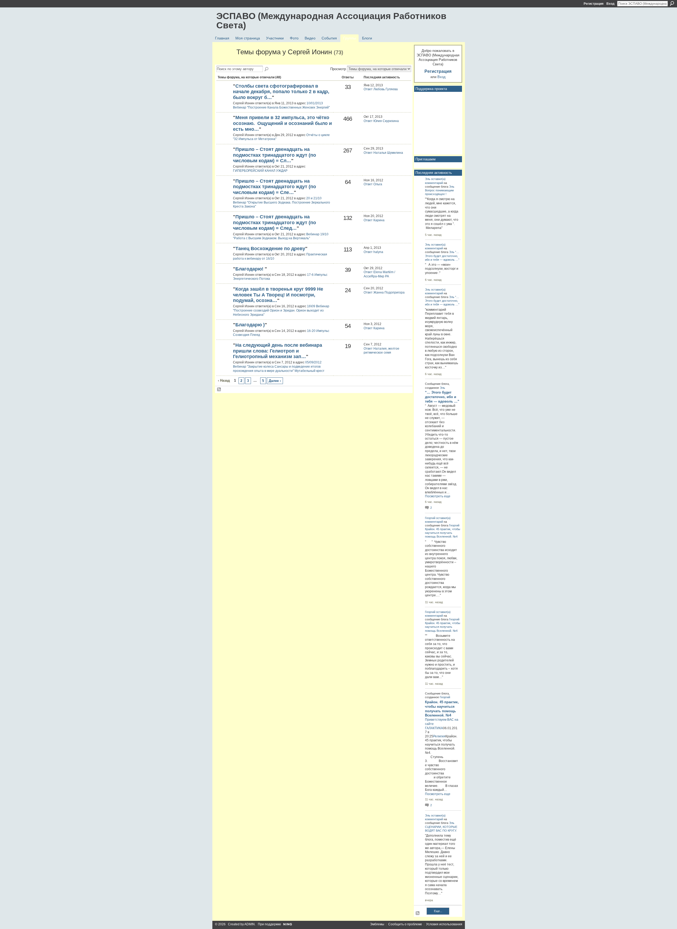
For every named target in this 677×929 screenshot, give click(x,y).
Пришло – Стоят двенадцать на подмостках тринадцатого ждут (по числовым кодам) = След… (274, 222)
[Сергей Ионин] (224, 61)
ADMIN (249, 924)
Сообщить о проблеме (405, 924)
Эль (427, 179)
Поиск (672, 3)
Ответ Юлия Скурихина (381, 121)
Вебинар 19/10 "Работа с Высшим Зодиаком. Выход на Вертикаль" (280, 236)
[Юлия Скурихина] (224, 95)
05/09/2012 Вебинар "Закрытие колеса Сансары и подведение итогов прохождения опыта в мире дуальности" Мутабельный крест (278, 366)
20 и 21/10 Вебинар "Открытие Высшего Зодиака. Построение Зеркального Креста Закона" (281, 202)
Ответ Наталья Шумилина (383, 153)
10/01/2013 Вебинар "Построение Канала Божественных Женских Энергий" (281, 105)
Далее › (275, 381)
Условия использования (444, 924)
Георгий (430, 518)
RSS (219, 389)
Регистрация (593, 4)
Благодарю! (250, 269)
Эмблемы (377, 924)
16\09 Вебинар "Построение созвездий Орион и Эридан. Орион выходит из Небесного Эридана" (281, 310)
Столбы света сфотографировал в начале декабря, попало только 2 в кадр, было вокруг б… (281, 91)
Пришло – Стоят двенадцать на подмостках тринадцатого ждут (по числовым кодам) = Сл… (274, 155)
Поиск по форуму (266, 69)
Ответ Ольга (373, 184)
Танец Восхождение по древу (270, 248)
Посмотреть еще (437, 496)
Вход (610, 4)
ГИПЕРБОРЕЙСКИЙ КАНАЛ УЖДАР (260, 171)
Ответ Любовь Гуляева (381, 89)
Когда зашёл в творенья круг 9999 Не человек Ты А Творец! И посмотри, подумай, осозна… (278, 294)
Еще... (438, 911)
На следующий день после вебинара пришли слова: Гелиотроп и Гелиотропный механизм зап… (277, 350)
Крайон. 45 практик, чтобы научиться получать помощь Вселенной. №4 (442, 532)
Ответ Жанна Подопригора (384, 292)
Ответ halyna (373, 252)
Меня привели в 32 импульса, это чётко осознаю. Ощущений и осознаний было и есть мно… (282, 123)
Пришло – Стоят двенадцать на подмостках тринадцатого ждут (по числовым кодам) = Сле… (274, 186)
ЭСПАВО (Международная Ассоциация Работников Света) (331, 20)
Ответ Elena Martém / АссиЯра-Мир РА (379, 274)
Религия (439, 736)
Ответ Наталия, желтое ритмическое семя (381, 351)
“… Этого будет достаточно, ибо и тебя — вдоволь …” (442, 255)
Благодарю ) (250, 324)
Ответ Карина (374, 220)
